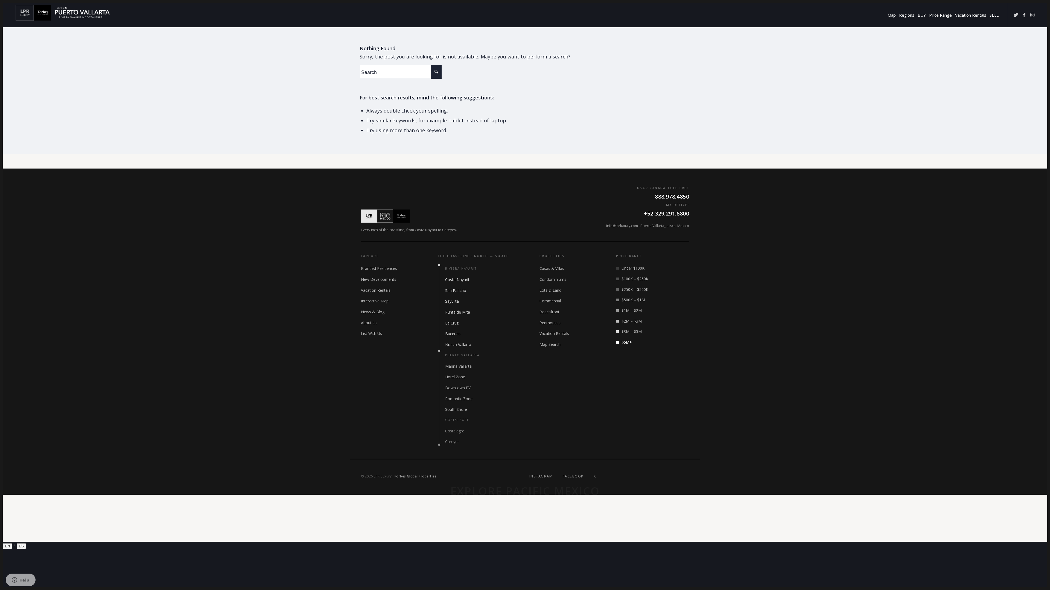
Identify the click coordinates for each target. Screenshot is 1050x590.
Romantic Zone (458, 398)
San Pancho (455, 290)
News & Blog (372, 311)
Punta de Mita (457, 312)
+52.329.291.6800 (666, 213)
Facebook (573, 476)
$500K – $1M (633, 299)
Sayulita (452, 301)
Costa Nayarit (457, 279)
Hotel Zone (455, 376)
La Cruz (452, 323)
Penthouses (550, 322)
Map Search (550, 344)
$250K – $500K (635, 289)
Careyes (452, 441)
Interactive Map (375, 300)
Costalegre (454, 430)
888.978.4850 (672, 196)
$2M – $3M (632, 321)
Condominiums (552, 279)
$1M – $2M (632, 310)
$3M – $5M (632, 331)
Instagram (541, 476)
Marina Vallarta (458, 366)
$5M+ (627, 342)
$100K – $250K (635, 278)
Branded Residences (379, 268)
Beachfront (549, 311)
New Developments (378, 279)
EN (7, 546)
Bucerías (452, 333)
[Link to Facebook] (1024, 15)
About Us (369, 322)
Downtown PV (458, 387)
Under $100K (633, 268)
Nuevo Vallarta (458, 344)
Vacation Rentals (375, 290)
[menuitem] (891, 15)
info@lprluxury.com (622, 225)
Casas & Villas (551, 268)
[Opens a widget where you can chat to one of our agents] (20, 580)
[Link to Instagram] (1032, 15)
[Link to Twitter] (1016, 15)
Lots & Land (550, 290)
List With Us (371, 333)
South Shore (456, 409)
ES (21, 546)
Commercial (550, 300)
